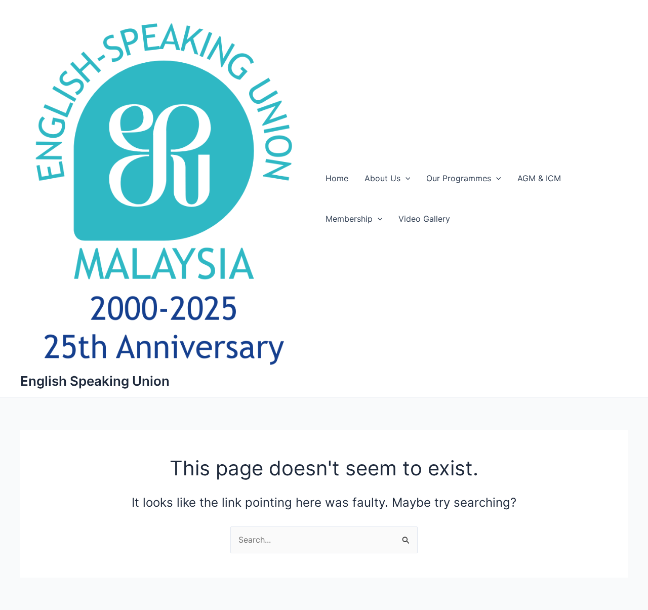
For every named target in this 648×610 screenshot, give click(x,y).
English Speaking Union (95, 381)
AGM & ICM (539, 178)
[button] (405, 178)
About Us (382, 178)
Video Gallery (424, 219)
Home (337, 178)
